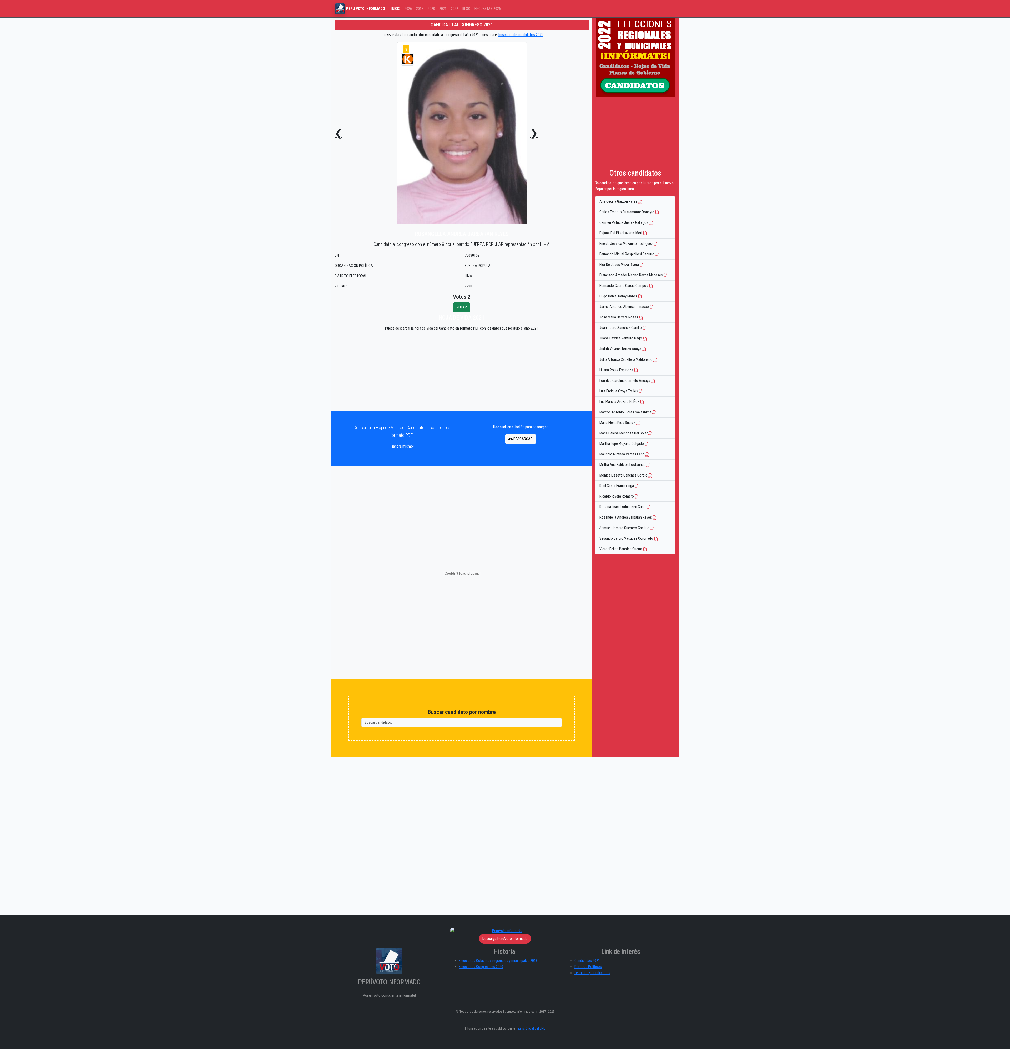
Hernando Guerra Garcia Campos (624, 285)
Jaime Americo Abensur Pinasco (624, 307)
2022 (454, 9)
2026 (408, 9)
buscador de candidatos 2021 (520, 35)
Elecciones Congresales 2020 (481, 967)
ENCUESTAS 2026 (487, 9)
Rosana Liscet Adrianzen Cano (623, 507)
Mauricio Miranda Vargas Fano (622, 454)
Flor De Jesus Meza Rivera (619, 264)
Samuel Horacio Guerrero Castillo (624, 528)
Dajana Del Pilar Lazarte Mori (621, 233)
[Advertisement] (462, 372)
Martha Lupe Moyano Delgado (622, 444)
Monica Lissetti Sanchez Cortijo (623, 475)
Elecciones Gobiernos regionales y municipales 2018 (498, 961)
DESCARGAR (523, 439)
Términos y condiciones (592, 973)
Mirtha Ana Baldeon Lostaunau (622, 465)
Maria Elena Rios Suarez (617, 422)
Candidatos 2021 (587, 961)
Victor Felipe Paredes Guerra (621, 549)
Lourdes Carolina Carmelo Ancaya (625, 380)
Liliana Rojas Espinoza (616, 370)
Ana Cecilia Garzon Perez (618, 201)
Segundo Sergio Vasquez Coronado (626, 538)
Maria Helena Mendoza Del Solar (623, 433)
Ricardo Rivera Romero (617, 496)
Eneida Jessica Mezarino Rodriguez (626, 243)
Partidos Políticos (588, 967)
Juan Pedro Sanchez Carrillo (621, 328)
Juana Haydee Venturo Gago (621, 338)
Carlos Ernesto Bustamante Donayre (627, 212)
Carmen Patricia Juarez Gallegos (624, 222)
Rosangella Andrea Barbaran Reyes (626, 517)
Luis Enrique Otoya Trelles (619, 391)
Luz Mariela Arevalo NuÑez (619, 401)
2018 (419, 9)
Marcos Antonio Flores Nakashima (625, 412)
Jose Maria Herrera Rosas (619, 317)
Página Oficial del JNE (530, 1028)
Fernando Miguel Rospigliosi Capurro (627, 254)
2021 (443, 9)
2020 (431, 9)
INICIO (395, 9)
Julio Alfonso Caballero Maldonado (626, 359)
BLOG (466, 9)
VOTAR (461, 307)
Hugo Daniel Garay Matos (618, 296)
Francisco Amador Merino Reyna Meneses (631, 275)
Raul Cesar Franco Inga (617, 486)
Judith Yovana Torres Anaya (620, 349)
